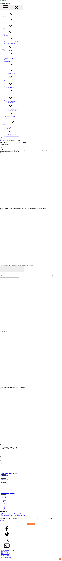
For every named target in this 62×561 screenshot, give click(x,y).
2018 (4, 507)
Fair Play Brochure (2, 520)
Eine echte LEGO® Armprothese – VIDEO (6, 555)
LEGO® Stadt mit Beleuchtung (5, 551)
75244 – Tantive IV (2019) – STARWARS (10, 102)
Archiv (2, 138)
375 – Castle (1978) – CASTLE (7, 35)
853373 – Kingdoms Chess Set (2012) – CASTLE (11, 73)
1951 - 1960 (4, 498)
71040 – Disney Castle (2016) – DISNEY (10, 87)
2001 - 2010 (4, 501)
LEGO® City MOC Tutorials (4, 552)
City (16, 145)
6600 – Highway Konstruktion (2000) (8, 50)
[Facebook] (6, 531)
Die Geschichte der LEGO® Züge (5, 554)
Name (1, 456)
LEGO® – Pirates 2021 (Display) (7, 128)
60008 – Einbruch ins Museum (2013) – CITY (10, 79)
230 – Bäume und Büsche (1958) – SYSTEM (9, 22)
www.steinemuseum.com (4, 1)
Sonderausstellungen (5, 124)
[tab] (31, 147)
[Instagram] (6, 542)
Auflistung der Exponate (3, 16)
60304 (15, 145)
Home (0, 140)
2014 (4, 504)
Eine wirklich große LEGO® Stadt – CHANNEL (7, 556)
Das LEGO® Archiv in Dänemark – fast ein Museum (7, 550)
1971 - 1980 (4, 499)
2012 (4, 503)
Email (1, 457)
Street (18, 145)
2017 (4, 506)
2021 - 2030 (6, 140)
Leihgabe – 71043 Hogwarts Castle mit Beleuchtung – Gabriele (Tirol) (11, 136)
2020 (4, 508)
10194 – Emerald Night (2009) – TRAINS (8, 61)
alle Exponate (3, 140)
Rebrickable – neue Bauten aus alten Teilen (6, 557)
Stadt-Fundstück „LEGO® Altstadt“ (5, 553)
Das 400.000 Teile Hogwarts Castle (5, 558)
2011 (4, 67)
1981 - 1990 (4, 500)
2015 (4, 505)
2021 (13, 145)
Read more (3, 478)
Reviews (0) (2, 147)
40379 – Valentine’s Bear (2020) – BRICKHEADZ (11, 110)
